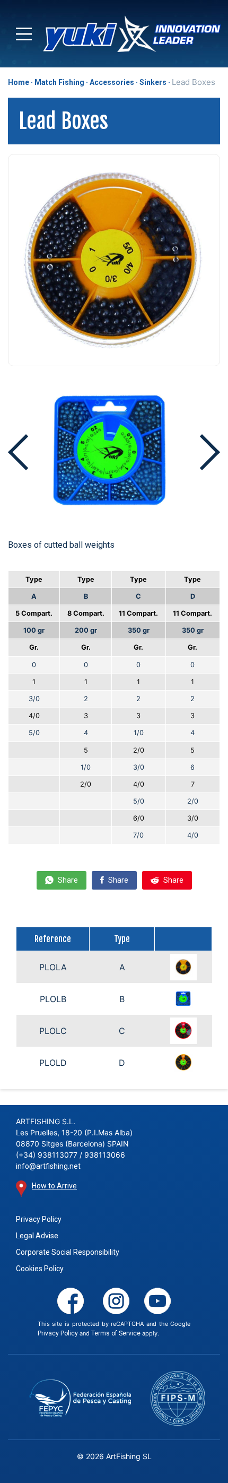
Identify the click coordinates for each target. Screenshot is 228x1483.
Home (18, 82)
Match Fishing (59, 82)
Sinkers (152, 82)
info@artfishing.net (48, 1166)
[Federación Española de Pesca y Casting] (80, 1398)
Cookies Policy (40, 1268)
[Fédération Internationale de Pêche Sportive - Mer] (178, 1398)
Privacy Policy (39, 1219)
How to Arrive (54, 1186)
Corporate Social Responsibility (67, 1252)
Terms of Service (116, 1333)
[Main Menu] (24, 34)
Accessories (112, 82)
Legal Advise (37, 1235)
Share (67, 880)
